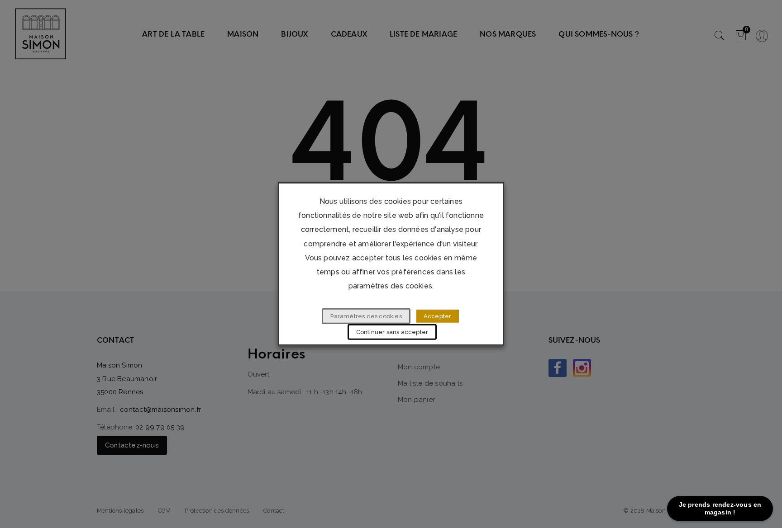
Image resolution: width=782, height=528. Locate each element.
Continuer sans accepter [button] (392, 332)
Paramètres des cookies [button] (365, 316)
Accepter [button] (438, 316)
